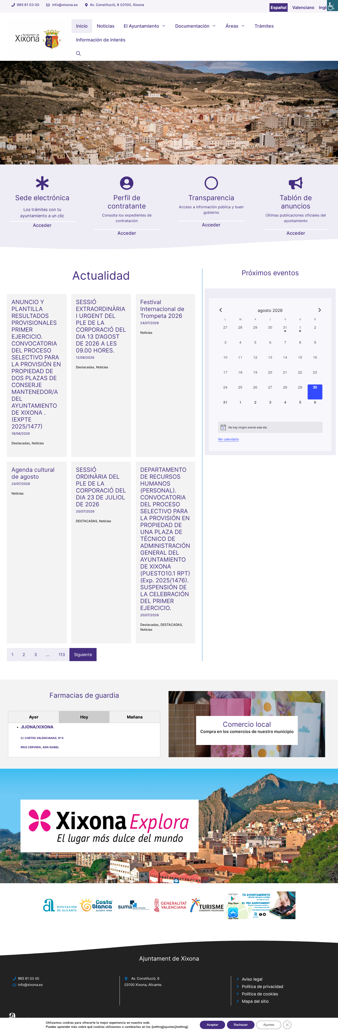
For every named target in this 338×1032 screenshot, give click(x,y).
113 (62, 654)
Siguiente (83, 654)
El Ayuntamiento (141, 26)
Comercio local (247, 724)
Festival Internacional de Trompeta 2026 (162, 309)
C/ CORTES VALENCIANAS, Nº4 (42, 738)
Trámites (264, 26)
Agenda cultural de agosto (32, 473)
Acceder (42, 225)
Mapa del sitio (255, 1001)
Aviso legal (252, 979)
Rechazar (241, 1025)
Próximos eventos (270, 273)
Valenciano (303, 7)
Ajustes (268, 1025)
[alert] (270, 427)
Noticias (106, 26)
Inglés (325, 7)
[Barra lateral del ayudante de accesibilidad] (332, 5)
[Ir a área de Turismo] (109, 826)
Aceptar (212, 1025)
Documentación (192, 26)
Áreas (232, 26)
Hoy (84, 717)
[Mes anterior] (220, 310)
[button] (78, 54)
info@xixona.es (65, 5)
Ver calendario (228, 439)
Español (278, 7)
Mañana (135, 717)
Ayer (33, 717)
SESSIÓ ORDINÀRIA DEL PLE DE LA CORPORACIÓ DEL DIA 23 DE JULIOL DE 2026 (101, 487)
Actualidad (101, 275)
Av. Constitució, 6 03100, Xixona (117, 5)
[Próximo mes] (320, 310)
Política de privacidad (262, 986)
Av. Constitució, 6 (145, 978)
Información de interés (101, 40)
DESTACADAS (86, 521)
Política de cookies (260, 993)
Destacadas (20, 443)
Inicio (82, 26)
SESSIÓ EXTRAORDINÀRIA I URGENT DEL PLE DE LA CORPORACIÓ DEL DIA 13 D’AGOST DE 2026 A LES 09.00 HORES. (101, 326)
